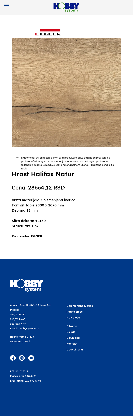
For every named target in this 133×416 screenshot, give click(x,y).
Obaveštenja (74, 349)
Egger (36, 236)
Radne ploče (74, 311)
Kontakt (71, 343)
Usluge (70, 332)
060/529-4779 (18, 323)
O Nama (71, 326)
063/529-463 (17, 319)
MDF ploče (73, 317)
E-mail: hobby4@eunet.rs (24, 328)
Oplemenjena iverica (79, 305)
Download (73, 337)
